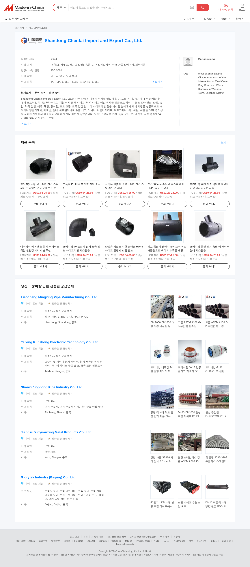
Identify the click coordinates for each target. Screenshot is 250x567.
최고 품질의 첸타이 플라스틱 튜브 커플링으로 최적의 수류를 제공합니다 (167, 250)
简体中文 (43, 540)
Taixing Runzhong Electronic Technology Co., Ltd (59, 342)
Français (78, 540)
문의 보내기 (40, 203)
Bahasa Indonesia (125, 544)
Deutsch (103, 540)
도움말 (208, 18)
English (31, 540)
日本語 (67, 540)
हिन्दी (191, 540)
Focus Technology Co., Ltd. (129, 551)
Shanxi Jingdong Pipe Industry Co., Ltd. (52, 387)
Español (91, 540)
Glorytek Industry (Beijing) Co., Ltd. (48, 477)
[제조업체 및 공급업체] (24, 7)
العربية (167, 540)
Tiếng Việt (225, 540)
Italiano (128, 540)
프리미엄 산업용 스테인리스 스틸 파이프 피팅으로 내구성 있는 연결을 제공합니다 (39, 188)
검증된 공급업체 (63, 303)
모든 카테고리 (17, 18)
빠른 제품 (164, 536)
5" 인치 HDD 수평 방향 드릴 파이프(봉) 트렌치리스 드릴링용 (162, 506)
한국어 (157, 540)
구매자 (187, 18)
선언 (85, 536)
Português (116, 540)
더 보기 (156, 81)
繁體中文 (55, 540)
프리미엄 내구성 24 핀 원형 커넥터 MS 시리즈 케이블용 (161, 371)
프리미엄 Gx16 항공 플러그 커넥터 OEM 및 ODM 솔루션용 (189, 371)
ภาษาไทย (201, 540)
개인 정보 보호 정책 (116, 536)
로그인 (242, 9)
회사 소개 (74, 536)
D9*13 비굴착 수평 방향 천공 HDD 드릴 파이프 (216, 506)
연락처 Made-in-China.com (143, 536)
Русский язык (143, 540)
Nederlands (179, 540)
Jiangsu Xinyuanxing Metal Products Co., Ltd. (56, 432)
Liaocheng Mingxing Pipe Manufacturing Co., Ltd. (59, 297)
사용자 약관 (97, 536)
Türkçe (213, 540)
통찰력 (176, 536)
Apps (224, 18)
